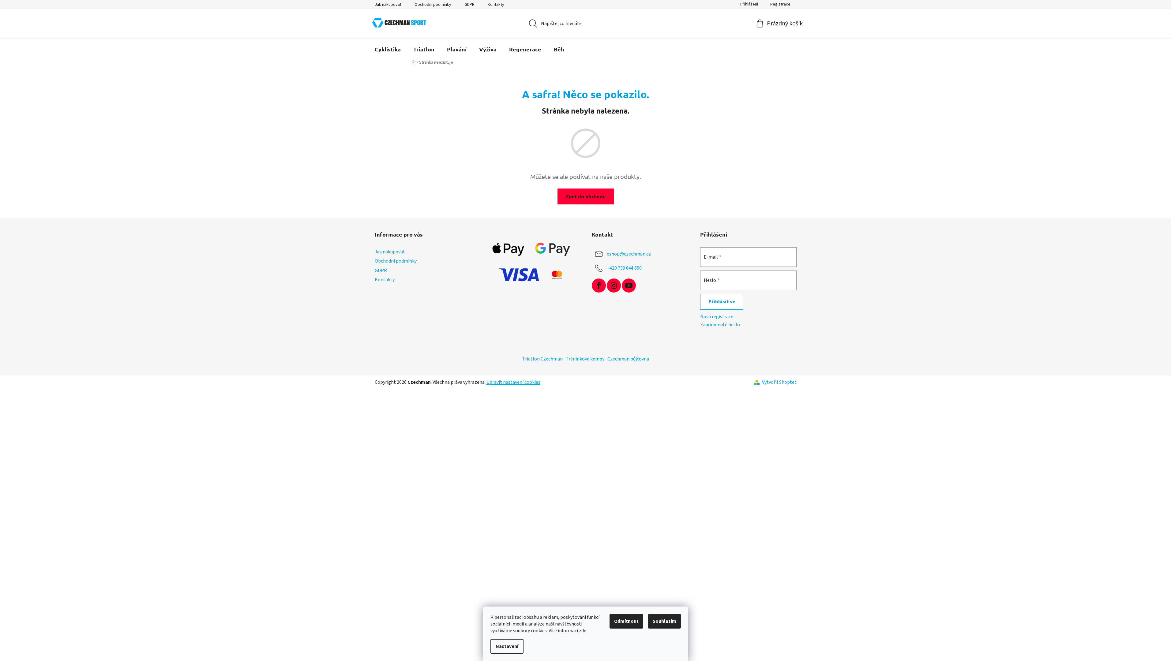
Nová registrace (716, 316)
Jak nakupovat (388, 5)
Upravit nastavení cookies (513, 382)
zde (582, 630)
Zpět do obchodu (586, 196)
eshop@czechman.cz (629, 254)
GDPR (469, 5)
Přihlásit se (721, 301)
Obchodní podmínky (433, 5)
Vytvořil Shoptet (779, 382)
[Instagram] (614, 285)
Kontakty (496, 5)
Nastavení (507, 646)
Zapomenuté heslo (720, 324)
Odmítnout (626, 621)
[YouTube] (629, 285)
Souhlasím (664, 621)
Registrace (780, 4)
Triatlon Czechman (542, 359)
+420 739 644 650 (624, 268)
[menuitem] (388, 49)
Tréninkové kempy (585, 359)
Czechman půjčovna (628, 359)
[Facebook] (599, 285)
